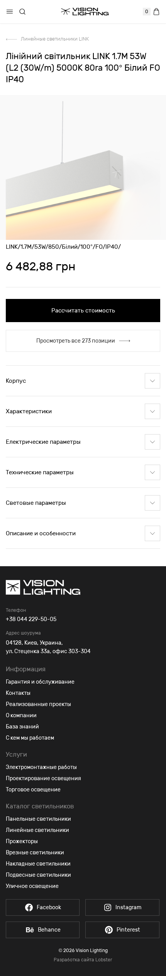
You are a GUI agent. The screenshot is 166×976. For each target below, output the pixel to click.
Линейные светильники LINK (55, 39)
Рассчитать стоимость (83, 310)
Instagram (128, 907)
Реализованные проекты (38, 704)
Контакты (18, 693)
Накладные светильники (38, 864)
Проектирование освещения (43, 778)
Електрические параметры (43, 441)
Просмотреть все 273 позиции (75, 341)
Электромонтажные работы (41, 767)
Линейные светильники (37, 830)
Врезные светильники (35, 852)
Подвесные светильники (38, 875)
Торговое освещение (33, 789)
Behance (49, 930)
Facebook (49, 907)
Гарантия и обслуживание (40, 682)
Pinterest (128, 930)
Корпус (16, 380)
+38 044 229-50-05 (31, 619)
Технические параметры (40, 472)
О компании (21, 715)
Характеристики (29, 411)
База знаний (22, 726)
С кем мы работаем (30, 738)
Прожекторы (22, 841)
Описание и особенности (41, 533)
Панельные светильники (38, 819)
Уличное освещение (32, 886)
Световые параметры (36, 502)
